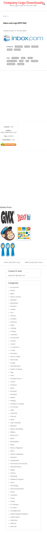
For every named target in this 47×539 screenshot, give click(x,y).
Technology (14, 486)
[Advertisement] (23, 98)
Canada (12, 309)
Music (12, 445)
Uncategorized (15, 511)
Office (10, 49)
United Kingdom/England (19, 514)
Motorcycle (14, 435)
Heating (13, 401)
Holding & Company (17, 404)
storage (34, 61)
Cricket (12, 344)
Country (13, 341)
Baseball (13, 300)
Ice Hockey (14, 407)
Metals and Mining (16, 429)
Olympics (13, 457)
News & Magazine (16, 448)
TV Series (13, 508)
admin (24, 31)
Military (12, 432)
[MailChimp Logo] (7, 233)
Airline (12, 290)
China (12, 325)
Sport (12, 482)
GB (27, 61)
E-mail (27, 46)
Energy (12, 363)
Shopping (13, 476)
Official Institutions (17, 454)
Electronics (14, 360)
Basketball (14, 303)
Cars (11, 313)
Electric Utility (15, 357)
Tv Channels (14, 504)
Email (30, 58)
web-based (11, 64)
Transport (13, 495)
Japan (12, 420)
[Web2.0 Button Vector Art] (24, 233)
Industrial (13, 413)
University (13, 520)
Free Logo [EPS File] (12, 262)
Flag (11, 372)
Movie (12, 438)
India (12, 410)
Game (12, 388)
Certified (13, 319)
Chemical (13, 322)
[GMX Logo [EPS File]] (7, 217)
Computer (18, 46)
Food (12, 375)
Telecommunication (17, 489)
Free (21, 61)
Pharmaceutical (15, 467)
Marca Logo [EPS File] (33, 262)
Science (13, 473)
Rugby (12, 470)
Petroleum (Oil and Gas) (18, 464)
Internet (35, 46)
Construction (14, 338)
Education (13, 353)
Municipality (14, 442)
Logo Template (15, 423)
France (12, 382)
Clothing (13, 328)
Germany (13, 391)
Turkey (12, 501)
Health (12, 397)
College (13, 331)
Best (23, 58)
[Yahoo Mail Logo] (24, 217)
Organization (14, 460)
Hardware (13, 394)
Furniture (13, 385)
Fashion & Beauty (16, 369)
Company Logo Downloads (23, 3)
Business (13, 306)
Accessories (14, 287)
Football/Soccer (16, 379)
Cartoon (13, 316)
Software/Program (16, 479)
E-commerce (14, 347)
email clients (12, 61)
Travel (12, 498)
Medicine (13, 426)
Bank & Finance (15, 297)
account (15, 58)
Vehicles (13, 523)
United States (15, 517)
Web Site (17, 49)
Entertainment (15, 366)
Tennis (12, 492)
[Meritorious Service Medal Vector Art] (7, 249)
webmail (20, 64)
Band (12, 294)
